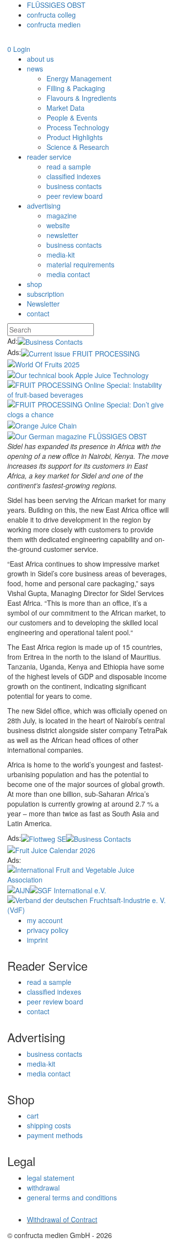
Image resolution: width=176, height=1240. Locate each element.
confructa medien (54, 24)
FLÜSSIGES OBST (56, 5)
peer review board (74, 196)
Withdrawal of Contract (62, 1219)
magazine (61, 215)
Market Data (65, 108)
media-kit (60, 255)
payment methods (55, 1135)
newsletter (62, 235)
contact (38, 313)
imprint (37, 940)
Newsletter (43, 304)
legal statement (50, 1178)
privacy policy (47, 930)
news (35, 68)
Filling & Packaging (75, 88)
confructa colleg (51, 15)
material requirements (80, 264)
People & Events (71, 117)
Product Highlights (74, 137)
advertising (44, 206)
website (58, 225)
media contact (68, 274)
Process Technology (77, 127)
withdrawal (43, 1187)
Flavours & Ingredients (81, 98)
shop (34, 284)
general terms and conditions (72, 1197)
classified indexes (73, 176)
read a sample (68, 166)
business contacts (74, 186)
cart (33, 1116)
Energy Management (78, 78)
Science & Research (77, 147)
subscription (45, 294)
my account (45, 920)
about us (40, 59)
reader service (49, 157)
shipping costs (49, 1125)
